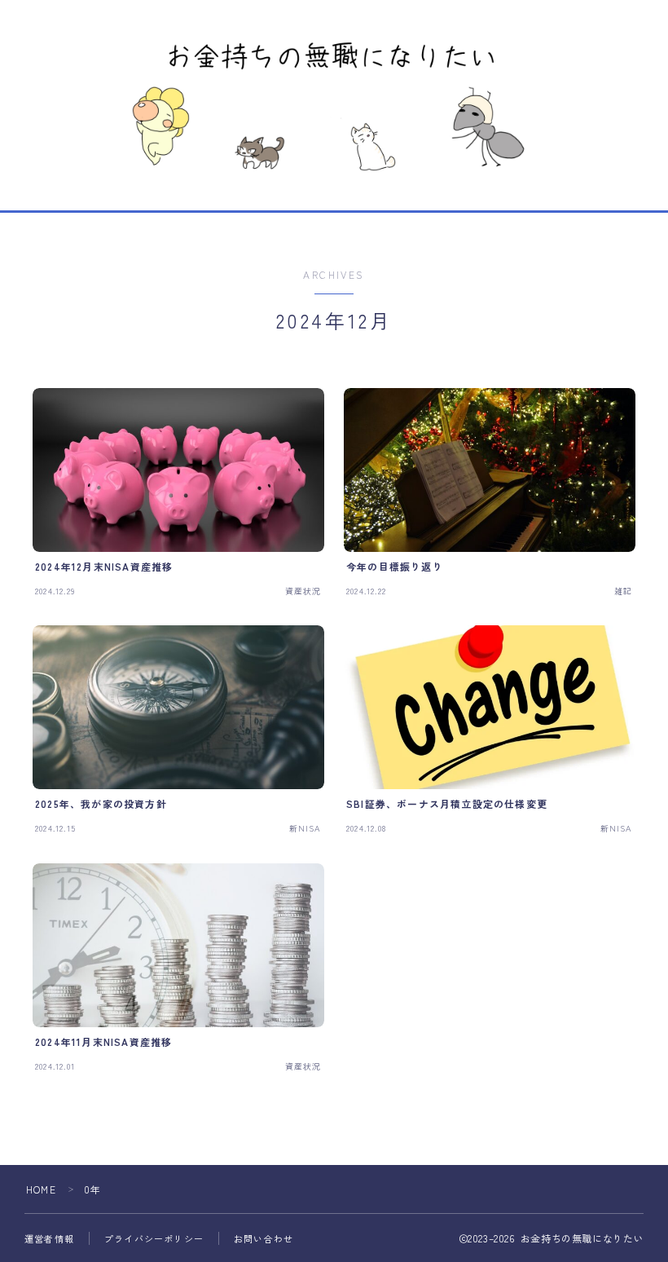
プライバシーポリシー (154, 1238)
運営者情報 (49, 1238)
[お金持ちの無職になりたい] (334, 102)
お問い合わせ (263, 1238)
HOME (41, 1189)
